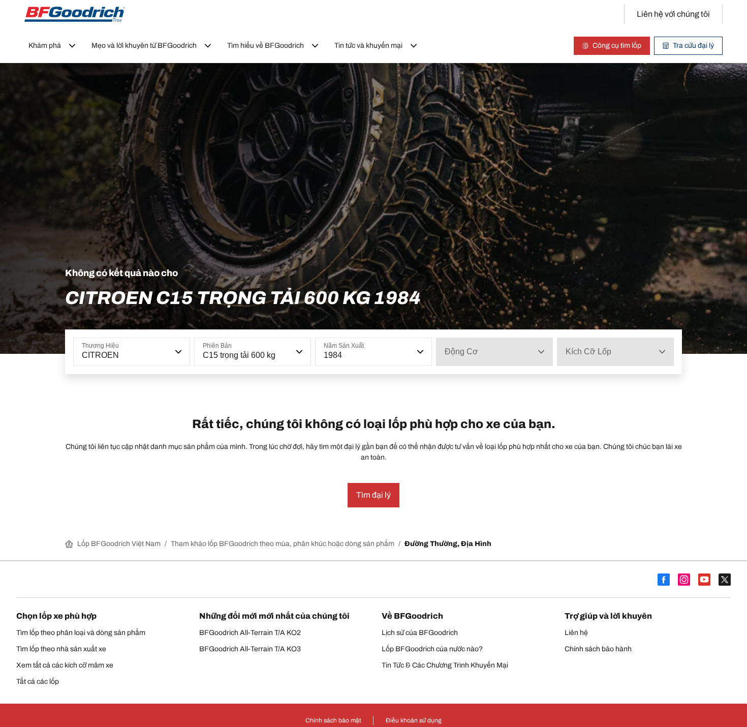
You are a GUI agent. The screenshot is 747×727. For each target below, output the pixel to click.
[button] (177, 352)
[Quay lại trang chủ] (74, 14)
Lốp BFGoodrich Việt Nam (119, 544)
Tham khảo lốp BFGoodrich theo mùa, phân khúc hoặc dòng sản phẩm (282, 544)
